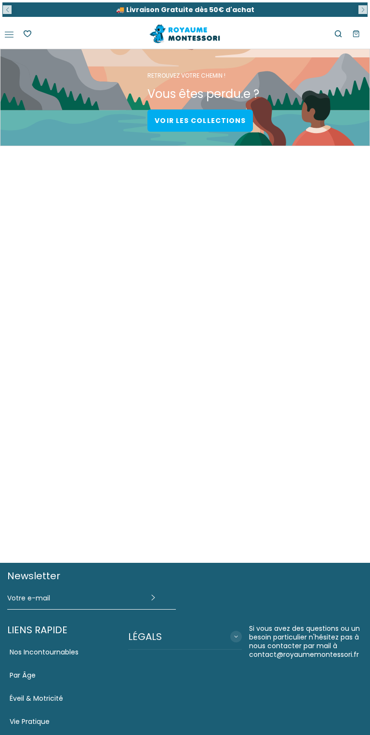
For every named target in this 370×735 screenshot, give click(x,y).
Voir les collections (200, 120)
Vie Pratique (30, 721)
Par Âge (23, 675)
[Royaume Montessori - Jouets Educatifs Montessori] (185, 34)
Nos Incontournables (44, 652)
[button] (7, 9)
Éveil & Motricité (36, 698)
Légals (145, 636)
